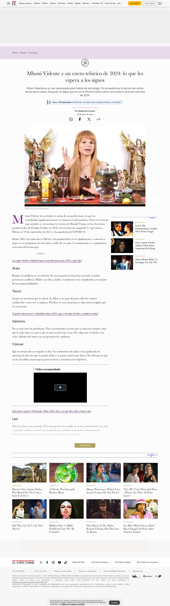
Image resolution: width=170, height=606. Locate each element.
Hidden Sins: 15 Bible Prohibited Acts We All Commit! (61, 529)
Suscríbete (134, 3)
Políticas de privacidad (62, 571)
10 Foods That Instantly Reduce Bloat (62, 490)
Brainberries (16, 486)
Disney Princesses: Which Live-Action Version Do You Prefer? (103, 490)
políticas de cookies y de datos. (73, 604)
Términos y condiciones (87, 571)
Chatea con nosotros (149, 562)
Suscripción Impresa (99, 562)
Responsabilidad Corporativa (115, 571)
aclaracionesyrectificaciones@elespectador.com (29, 582)
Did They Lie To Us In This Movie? (27, 527)
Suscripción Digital (122, 562)
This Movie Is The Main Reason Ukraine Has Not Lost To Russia (102, 529)
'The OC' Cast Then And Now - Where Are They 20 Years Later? (140, 492)
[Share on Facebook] (80, 119)
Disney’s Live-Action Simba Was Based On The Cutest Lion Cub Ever (27, 492)
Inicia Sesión (150, 3)
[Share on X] (89, 119)
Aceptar (114, 603)
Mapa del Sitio (79, 562)
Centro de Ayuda (40, 571)
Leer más (85, 445)
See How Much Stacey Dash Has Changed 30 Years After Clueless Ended (138, 529)
